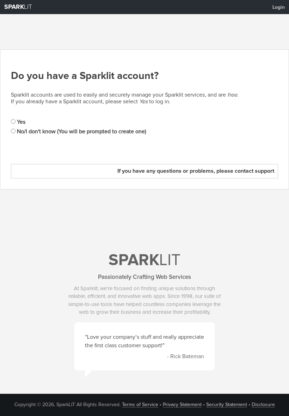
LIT (18, 7)
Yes (20, 122)
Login (278, 7)
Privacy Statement (182, 404)
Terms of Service (140, 404)
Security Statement (226, 404)
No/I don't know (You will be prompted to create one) (81, 131)
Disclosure (263, 404)
